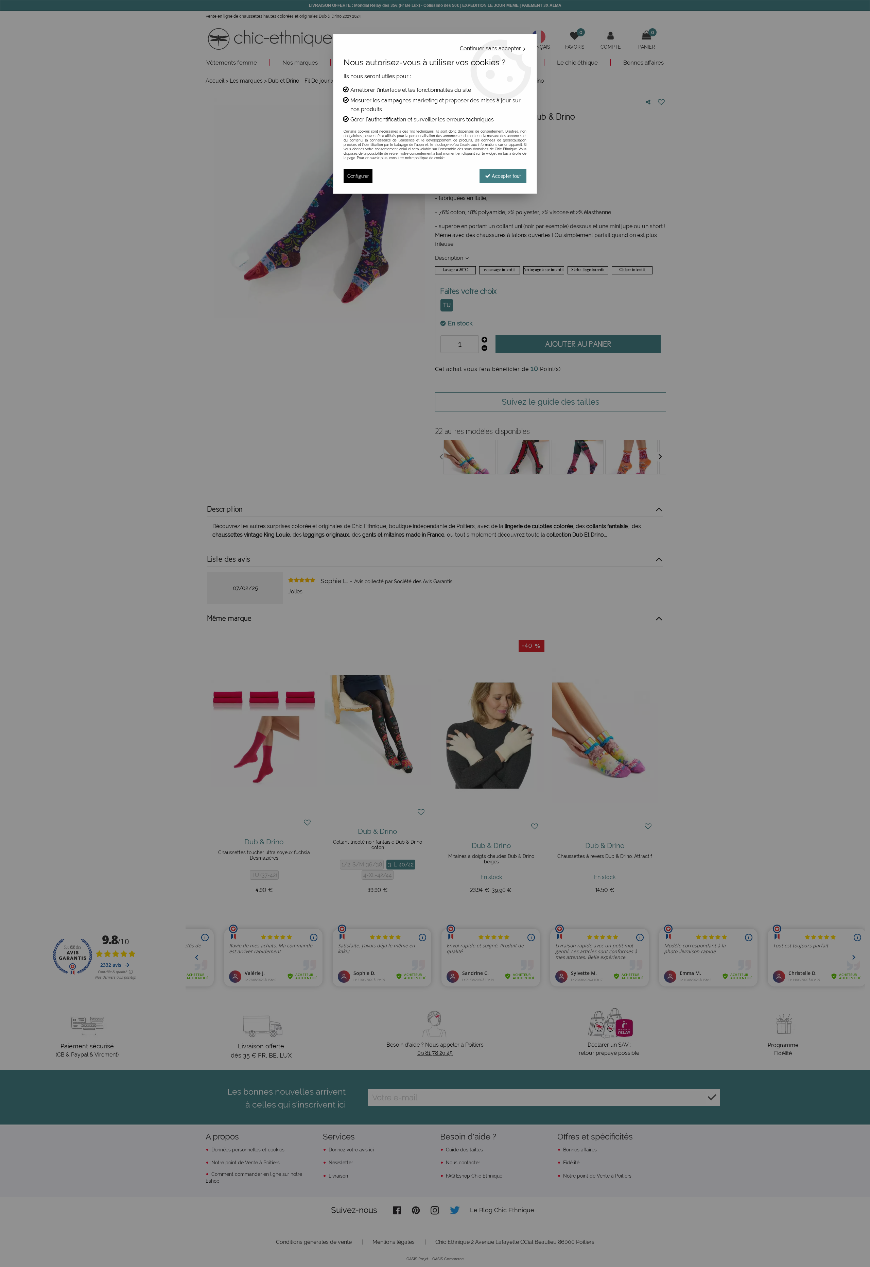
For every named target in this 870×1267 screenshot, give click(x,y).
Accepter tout (505, 176)
